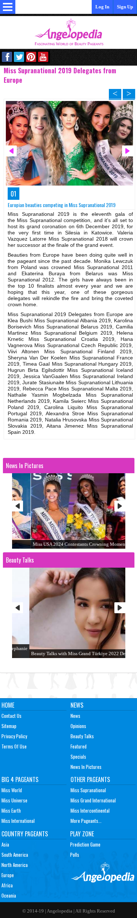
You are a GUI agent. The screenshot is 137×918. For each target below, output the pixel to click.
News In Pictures (86, 766)
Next (120, 506)
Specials (78, 756)
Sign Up (125, 6)
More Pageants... (86, 820)
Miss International (18, 820)
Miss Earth (11, 810)
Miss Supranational (88, 790)
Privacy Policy (14, 736)
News (77, 705)
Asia (5, 844)
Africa (7, 885)
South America (14, 854)
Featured (79, 746)
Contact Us (11, 715)
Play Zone (82, 833)
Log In (102, 6)
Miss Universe (14, 800)
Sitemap (8, 726)
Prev (17, 506)
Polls (74, 854)
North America (14, 864)
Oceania (8, 895)
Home (7, 705)
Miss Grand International (93, 800)
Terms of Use (14, 746)
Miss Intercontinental (90, 810)
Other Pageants (90, 779)
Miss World (11, 790)
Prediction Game (85, 844)
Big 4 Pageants (19, 779)
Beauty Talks (82, 736)
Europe (7, 875)
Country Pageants (24, 833)
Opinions (78, 726)
